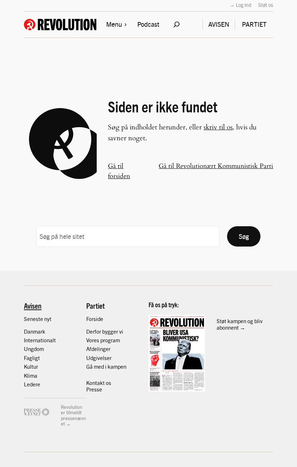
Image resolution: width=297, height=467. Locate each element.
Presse (94, 389)
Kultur (31, 366)
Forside (94, 318)
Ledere (32, 384)
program (110, 340)
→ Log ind (240, 4)
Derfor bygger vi (104, 331)
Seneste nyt (37, 318)
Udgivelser (99, 357)
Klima (30, 375)
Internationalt (40, 340)
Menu (114, 24)
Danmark (34, 331)
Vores (93, 340)
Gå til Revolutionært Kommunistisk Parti (216, 166)
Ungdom (34, 348)
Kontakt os (98, 382)
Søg (244, 236)
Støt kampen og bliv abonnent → (240, 324)
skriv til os (218, 127)
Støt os (265, 4)
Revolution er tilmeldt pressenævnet (73, 415)
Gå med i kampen (106, 366)
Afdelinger (98, 348)
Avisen (33, 305)
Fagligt (32, 357)
